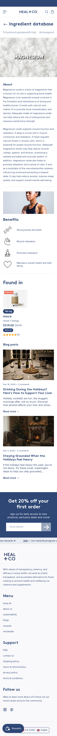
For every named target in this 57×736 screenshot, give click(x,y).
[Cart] (52, 11)
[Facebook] (11, 709)
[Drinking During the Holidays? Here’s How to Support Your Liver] (28, 365)
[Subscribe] (46, 527)
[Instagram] (5, 709)
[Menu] (5, 11)
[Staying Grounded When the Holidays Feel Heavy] (28, 431)
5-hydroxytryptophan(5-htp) (19, 32)
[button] (34, 730)
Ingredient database (31, 24)
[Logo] (28, 12)
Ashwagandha (48, 32)
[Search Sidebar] (46, 11)
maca (7, 316)
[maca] (15, 299)
